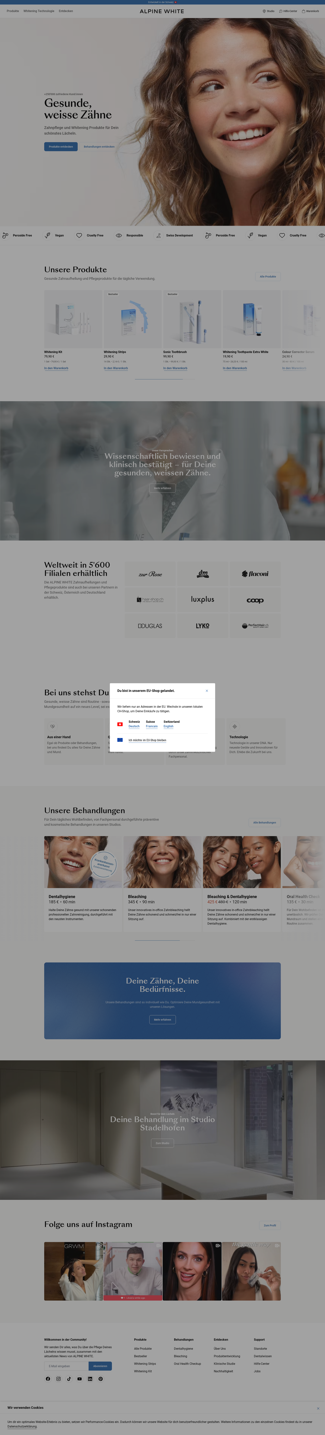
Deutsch (134, 726)
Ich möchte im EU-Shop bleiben (147, 740)
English (168, 726)
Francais (152, 726)
